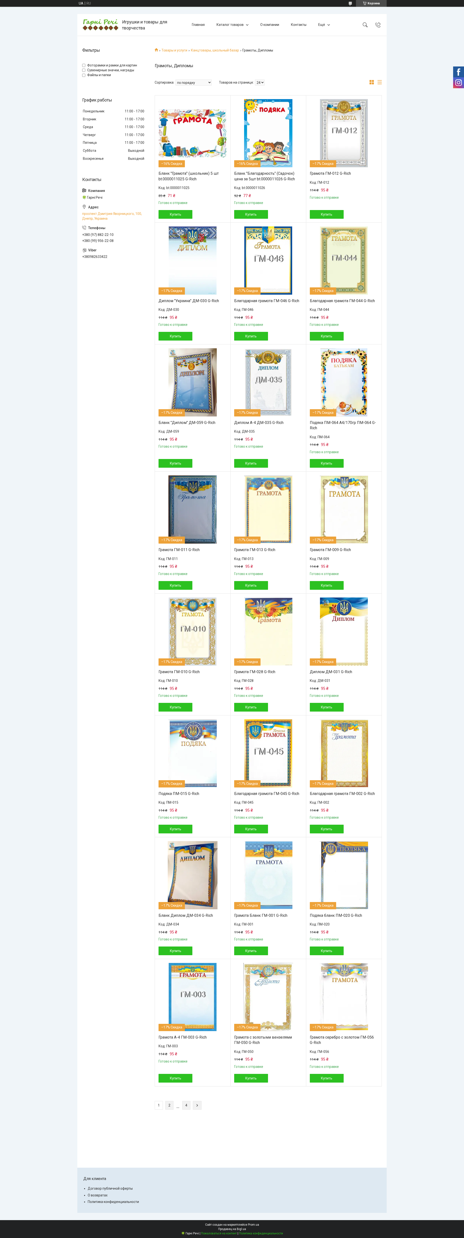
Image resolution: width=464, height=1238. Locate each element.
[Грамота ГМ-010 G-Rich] (193, 631)
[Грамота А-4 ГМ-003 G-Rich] (193, 997)
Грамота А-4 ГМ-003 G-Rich (183, 1037)
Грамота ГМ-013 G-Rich (254, 549)
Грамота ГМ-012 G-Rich (330, 173)
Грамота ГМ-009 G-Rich (330, 549)
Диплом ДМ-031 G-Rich (331, 672)
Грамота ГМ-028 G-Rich (254, 672)
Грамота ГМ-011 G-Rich (179, 549)
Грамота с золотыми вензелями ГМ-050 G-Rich (263, 1040)
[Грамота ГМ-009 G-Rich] (344, 509)
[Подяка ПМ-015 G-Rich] (193, 753)
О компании (269, 25)
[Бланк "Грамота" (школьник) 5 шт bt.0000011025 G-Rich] (193, 133)
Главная (198, 25)
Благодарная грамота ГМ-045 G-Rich (266, 793)
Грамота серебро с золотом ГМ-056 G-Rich (342, 1040)
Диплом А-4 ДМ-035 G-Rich (258, 422)
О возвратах (98, 1195)
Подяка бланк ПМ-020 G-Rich (336, 915)
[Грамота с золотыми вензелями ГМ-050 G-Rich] (268, 997)
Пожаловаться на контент (219, 1233)
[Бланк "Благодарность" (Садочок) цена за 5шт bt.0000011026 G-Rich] (268, 133)
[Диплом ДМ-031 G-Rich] (344, 631)
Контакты (298, 25)
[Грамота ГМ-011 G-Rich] (193, 509)
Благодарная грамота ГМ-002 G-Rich (342, 793)
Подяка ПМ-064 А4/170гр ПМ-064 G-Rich (343, 425)
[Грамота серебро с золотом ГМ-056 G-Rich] (344, 997)
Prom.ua (253, 1224)
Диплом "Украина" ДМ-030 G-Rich (189, 301)
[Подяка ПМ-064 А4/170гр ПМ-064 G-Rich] (344, 382)
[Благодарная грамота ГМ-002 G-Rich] (344, 753)
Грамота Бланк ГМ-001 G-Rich (260, 915)
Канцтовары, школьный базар (215, 50)
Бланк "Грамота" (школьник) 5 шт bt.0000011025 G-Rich (189, 176)
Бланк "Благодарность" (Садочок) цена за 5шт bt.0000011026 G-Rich (264, 176)
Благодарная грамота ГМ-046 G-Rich (266, 301)
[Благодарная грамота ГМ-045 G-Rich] (268, 753)
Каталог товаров (230, 25)
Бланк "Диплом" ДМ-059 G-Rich (187, 422)
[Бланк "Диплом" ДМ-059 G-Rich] (193, 382)
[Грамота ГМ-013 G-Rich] (268, 509)
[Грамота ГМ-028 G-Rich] (268, 631)
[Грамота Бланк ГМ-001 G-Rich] (268, 875)
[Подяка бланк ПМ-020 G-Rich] (344, 875)
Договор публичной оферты (110, 1188)
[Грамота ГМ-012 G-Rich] (344, 133)
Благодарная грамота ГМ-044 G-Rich (342, 301)
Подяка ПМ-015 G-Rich (179, 793)
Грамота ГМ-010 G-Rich (179, 672)
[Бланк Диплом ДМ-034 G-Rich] (193, 875)
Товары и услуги (174, 50)
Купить (175, 214)
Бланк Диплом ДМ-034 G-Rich (186, 915)
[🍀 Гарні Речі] (100, 24)
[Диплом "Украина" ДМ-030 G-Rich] (193, 260)
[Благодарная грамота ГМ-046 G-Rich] (268, 260)
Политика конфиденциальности (113, 1202)
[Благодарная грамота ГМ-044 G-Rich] (344, 260)
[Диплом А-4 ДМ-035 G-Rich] (268, 382)
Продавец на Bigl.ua (232, 1229)
